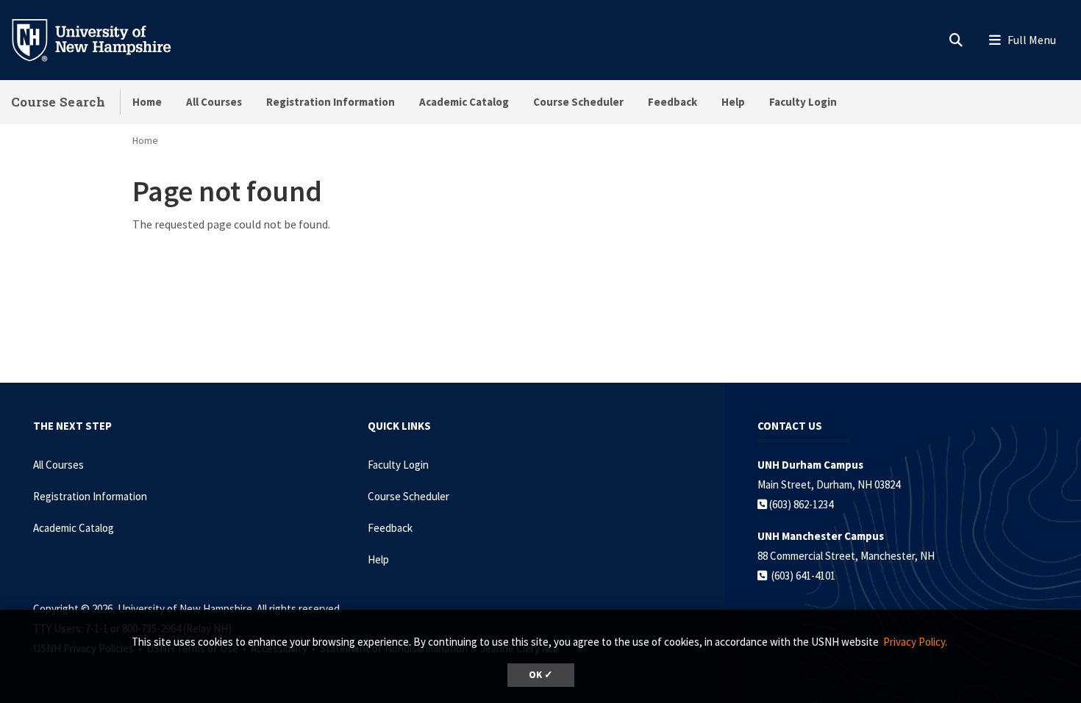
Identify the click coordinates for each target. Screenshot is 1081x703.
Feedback (672, 102)
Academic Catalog (464, 102)
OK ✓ (541, 674)
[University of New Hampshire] (103, 39)
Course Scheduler (578, 102)
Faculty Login (803, 102)
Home (147, 102)
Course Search (58, 101)
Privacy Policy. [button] (915, 642)
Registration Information (330, 102)
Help (733, 102)
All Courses (214, 102)
